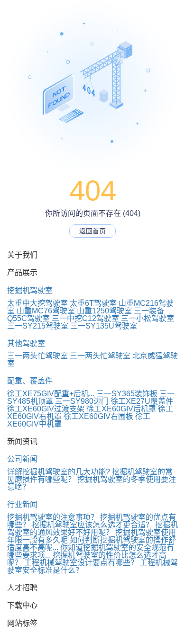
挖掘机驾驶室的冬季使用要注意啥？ (91, 483)
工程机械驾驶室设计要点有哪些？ (81, 563)
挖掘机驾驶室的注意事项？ (52, 517)
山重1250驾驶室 (104, 311)
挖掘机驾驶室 (30, 290)
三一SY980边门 (82, 401)
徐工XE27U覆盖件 (142, 401)
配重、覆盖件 (30, 381)
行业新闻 (22, 504)
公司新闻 (22, 459)
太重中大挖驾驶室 (37, 303)
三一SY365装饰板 (126, 394)
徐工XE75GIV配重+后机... (50, 394)
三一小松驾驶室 (147, 318)
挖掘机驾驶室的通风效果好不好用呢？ (92, 528)
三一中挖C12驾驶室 (85, 318)
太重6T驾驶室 (93, 303)
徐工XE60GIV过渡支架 (45, 409)
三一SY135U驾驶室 (103, 326)
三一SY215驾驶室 (37, 326)
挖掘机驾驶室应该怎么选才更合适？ (92, 525)
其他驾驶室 (26, 343)
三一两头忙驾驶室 (37, 356)
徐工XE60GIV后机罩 (121, 409)
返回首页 (92, 231)
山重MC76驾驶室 (46, 311)
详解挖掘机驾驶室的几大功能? (58, 472)
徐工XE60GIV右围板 (98, 416)
